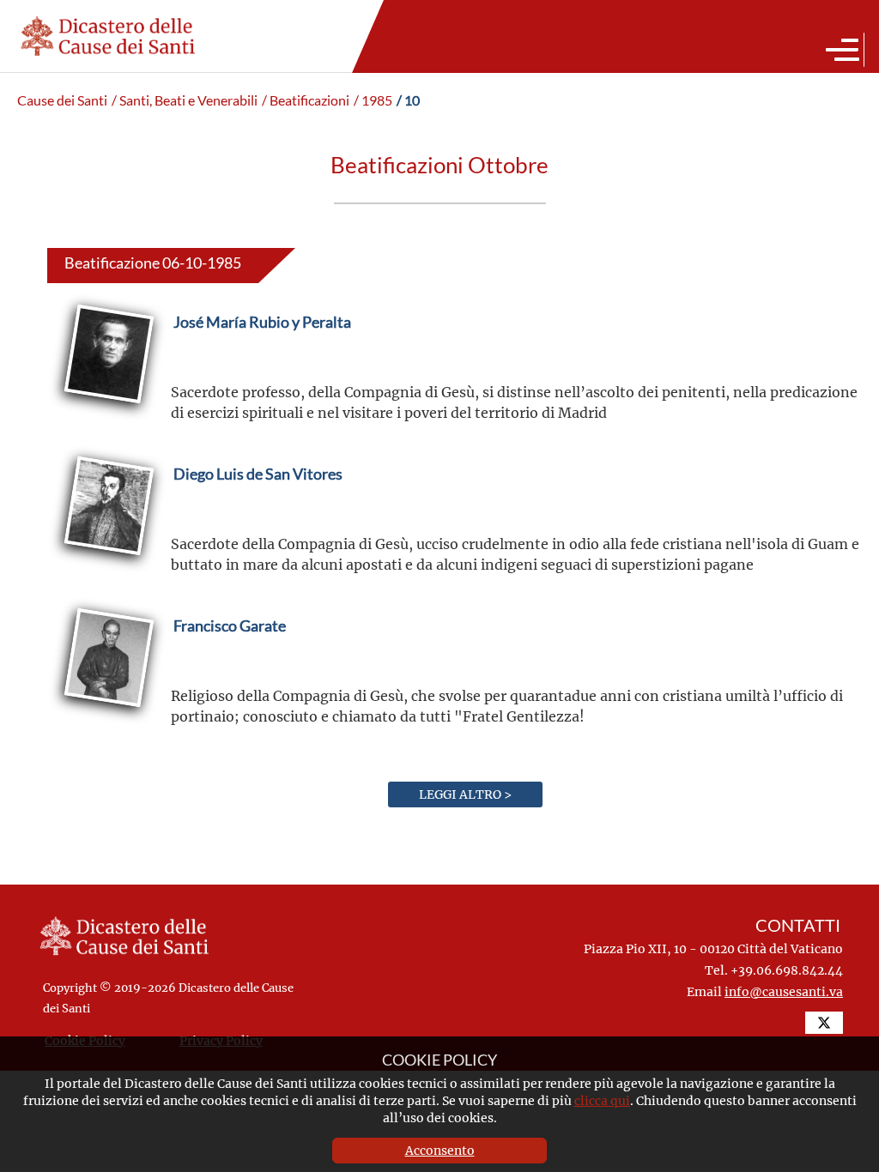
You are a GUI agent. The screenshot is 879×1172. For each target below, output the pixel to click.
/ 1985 (373, 100)
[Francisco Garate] (229, 666)
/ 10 (408, 100)
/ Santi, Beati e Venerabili (185, 100)
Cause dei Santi (62, 100)
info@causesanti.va (783, 991)
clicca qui (602, 1100)
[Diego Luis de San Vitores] (258, 514)
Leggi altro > (465, 794)
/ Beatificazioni (305, 100)
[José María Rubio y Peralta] (262, 362)
